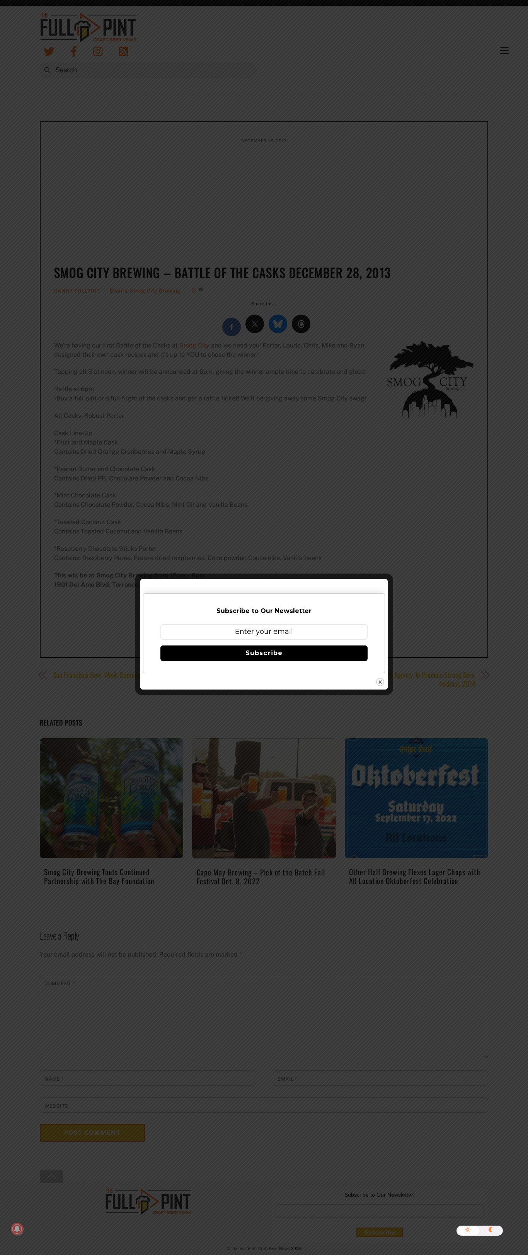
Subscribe (263, 653)
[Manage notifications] (17, 1229)
